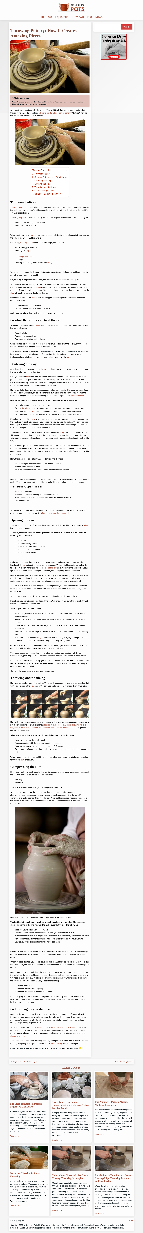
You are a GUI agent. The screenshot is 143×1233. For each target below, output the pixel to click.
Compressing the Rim (44, 190)
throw (37, 325)
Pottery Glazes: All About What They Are (24, 1062)
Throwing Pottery (42, 174)
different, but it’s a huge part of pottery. (55, 113)
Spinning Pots (19, 1220)
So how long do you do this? (47, 194)
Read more (14, 1136)
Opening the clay (42, 184)
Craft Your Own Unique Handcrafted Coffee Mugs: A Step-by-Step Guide (71, 1105)
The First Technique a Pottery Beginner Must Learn (26, 1105)
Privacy (130, 1220)
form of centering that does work (55, 513)
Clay (69, 390)
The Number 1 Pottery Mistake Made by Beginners (111, 1103)
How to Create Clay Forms (123, 1062)
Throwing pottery (17, 207)
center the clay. (77, 396)
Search (126, 27)
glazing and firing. (17, 1036)
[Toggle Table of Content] (64, 170)
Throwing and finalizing (45, 187)
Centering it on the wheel (25, 257)
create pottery (56, 1044)
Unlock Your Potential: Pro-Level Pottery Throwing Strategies (70, 1177)
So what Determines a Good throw (50, 177)
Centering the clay (42, 180)
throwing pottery (27, 243)
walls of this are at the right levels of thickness (56, 1027)
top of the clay (51, 568)
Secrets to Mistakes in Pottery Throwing (26, 1175)
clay (20, 218)
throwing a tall (27, 408)
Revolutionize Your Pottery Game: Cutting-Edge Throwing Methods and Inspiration (113, 1178)
